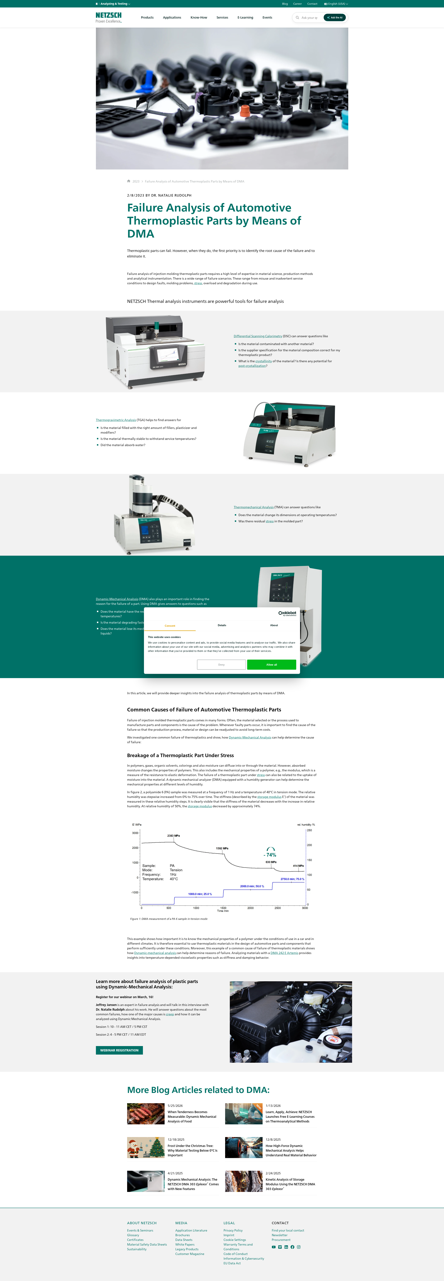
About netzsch (142, 1222)
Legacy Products (186, 1249)
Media (181, 1222)
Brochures (182, 1235)
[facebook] (292, 1247)
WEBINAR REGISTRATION (119, 1050)
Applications (172, 17)
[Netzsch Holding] (97, 4)
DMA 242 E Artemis (284, 953)
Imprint (229, 1235)
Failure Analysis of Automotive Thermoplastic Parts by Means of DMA (194, 181)
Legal (229, 1222)
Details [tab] (222, 625)
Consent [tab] (170, 625)
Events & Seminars (140, 1230)
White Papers (184, 1244)
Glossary (133, 1235)
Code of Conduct (236, 1253)
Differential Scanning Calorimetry (258, 336)
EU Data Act (232, 1263)
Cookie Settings (235, 1239)
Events (267, 17)
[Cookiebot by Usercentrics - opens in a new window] (281, 613)
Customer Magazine (189, 1253)
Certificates (135, 1239)
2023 (136, 181)
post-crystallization (252, 365)
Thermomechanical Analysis (254, 507)
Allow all (271, 664)
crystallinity (263, 361)
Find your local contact (288, 1230)
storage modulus (269, 796)
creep (170, 1014)
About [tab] (274, 625)
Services (222, 17)
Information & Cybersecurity (244, 1258)
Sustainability (137, 1249)
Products (147, 17)
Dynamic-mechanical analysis (155, 953)
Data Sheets (183, 1239)
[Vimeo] (280, 1247)
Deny (221, 664)
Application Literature (191, 1230)
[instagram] (299, 1247)
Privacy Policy (233, 1230)
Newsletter (280, 1235)
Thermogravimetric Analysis (116, 420)
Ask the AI (336, 17)
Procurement (281, 1239)
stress (198, 283)
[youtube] (274, 1247)
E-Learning (245, 17)
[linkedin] (286, 1247)
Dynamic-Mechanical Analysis (117, 599)
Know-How (199, 17)
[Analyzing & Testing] (108, 17)
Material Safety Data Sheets (147, 1244)
